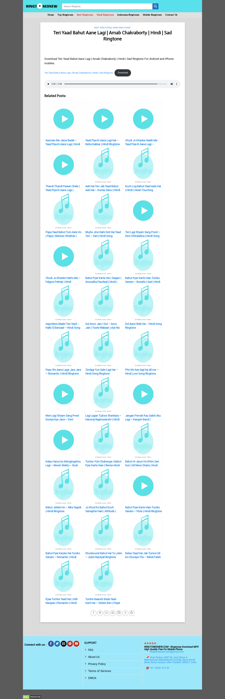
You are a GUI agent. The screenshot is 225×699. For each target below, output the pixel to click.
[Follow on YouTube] (76, 644)
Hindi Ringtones (105, 15)
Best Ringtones (85, 15)
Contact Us (171, 15)
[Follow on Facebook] (51, 644)
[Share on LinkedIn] (119, 613)
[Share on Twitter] (100, 613)
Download (123, 72)
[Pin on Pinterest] (113, 613)
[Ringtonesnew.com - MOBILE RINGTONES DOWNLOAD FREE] (41, 6)
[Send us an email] (64, 644)
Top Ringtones (65, 15)
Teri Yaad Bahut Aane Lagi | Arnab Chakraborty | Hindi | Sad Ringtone (78, 72)
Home (51, 15)
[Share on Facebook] (93, 613)
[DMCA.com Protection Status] (32, 696)
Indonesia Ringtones (128, 15)
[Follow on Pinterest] (70, 644)
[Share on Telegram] (132, 613)
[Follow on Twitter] (57, 644)
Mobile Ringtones (152, 15)
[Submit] (155, 6)
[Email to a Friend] (106, 613)
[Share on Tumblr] (125, 613)
